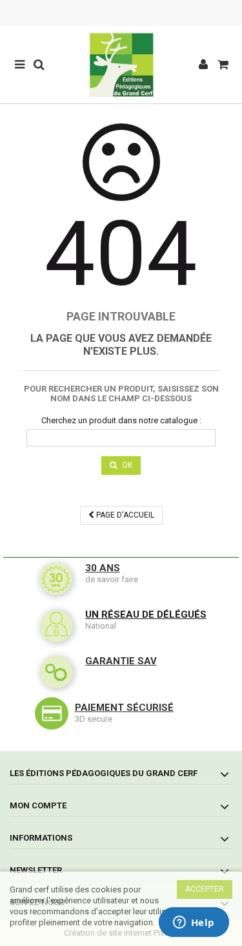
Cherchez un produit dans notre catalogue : (121, 420)
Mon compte (38, 805)
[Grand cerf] (121, 64)
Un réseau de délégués (146, 614)
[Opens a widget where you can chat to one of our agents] (193, 923)
